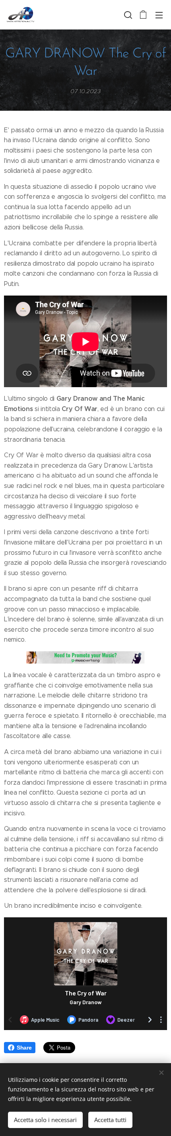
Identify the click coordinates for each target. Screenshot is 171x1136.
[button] (127, 15)
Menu (159, 15)
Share (24, 1047)
